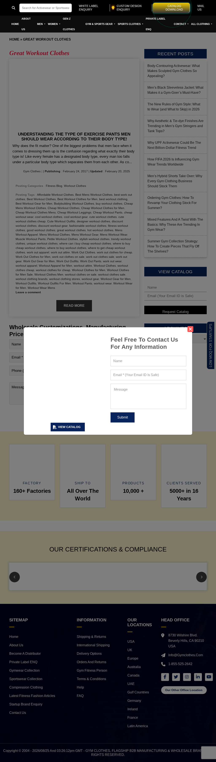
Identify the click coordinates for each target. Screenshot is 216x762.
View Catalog (69, 427)
